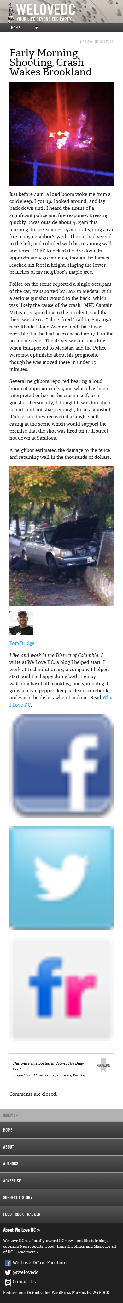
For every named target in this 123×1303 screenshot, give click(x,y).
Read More (27, 1252)
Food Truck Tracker (21, 1214)
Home (15, 28)
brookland (34, 1075)
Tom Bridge (22, 643)
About (8, 1147)
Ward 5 (79, 1075)
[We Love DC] (64, 13)
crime (50, 1075)
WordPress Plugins (69, 1293)
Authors (10, 1164)
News (61, 1064)
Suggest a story (17, 1197)
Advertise (12, 1181)
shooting (63, 1075)
